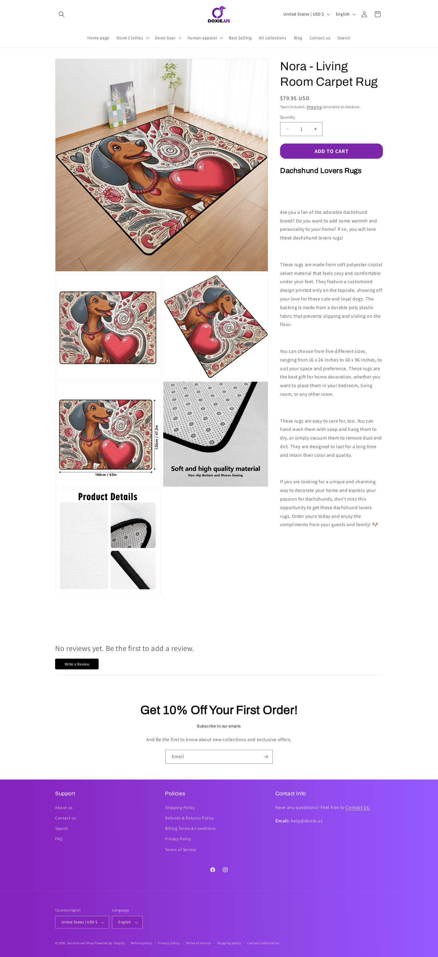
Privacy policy (169, 943)
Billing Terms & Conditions (190, 828)
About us (64, 807)
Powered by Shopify (109, 943)
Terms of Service (180, 849)
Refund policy (141, 943)
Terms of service (198, 943)
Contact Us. (358, 807)
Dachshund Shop (80, 943)
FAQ (59, 838)
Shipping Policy (180, 807)
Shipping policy (229, 943)
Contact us (65, 817)
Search (61, 828)
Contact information (263, 943)
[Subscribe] (265, 757)
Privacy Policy (178, 838)
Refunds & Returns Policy (189, 817)
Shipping (314, 107)
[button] (61, 14)
